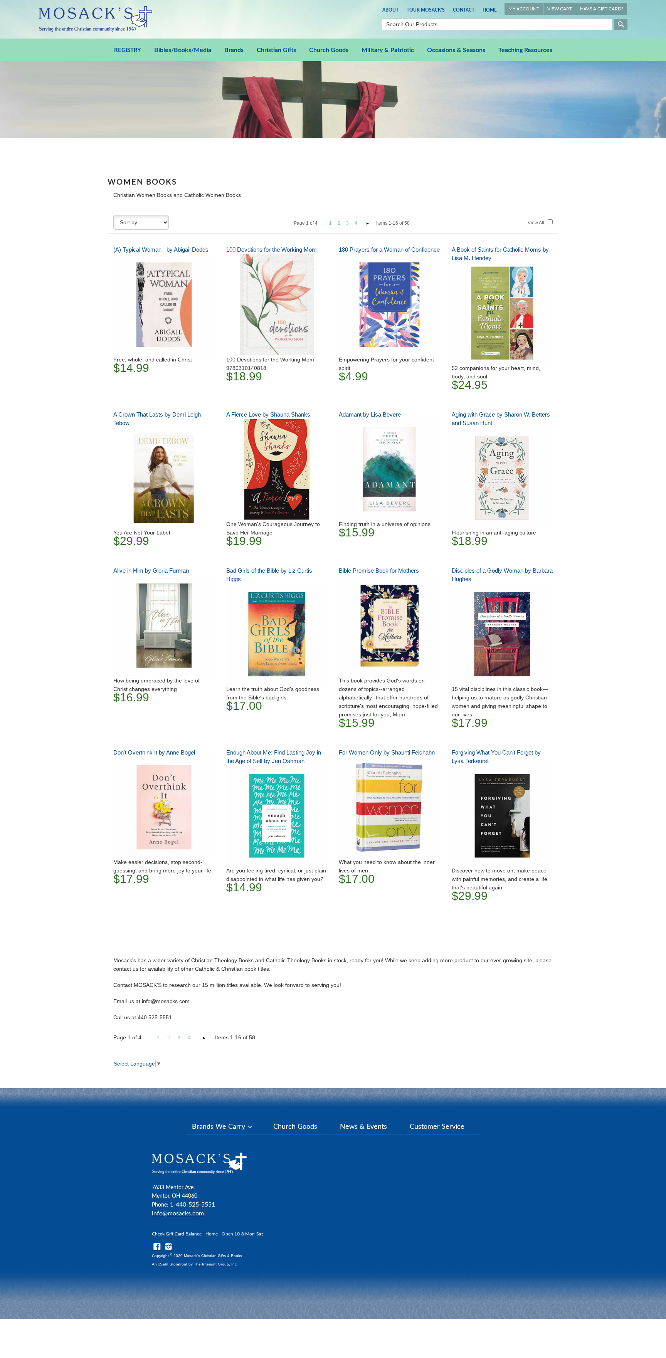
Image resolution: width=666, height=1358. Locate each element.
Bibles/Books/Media (182, 50)
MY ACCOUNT (523, 9)
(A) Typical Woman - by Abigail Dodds (161, 249)
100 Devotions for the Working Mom (271, 249)
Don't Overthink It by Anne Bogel (154, 752)
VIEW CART (559, 9)
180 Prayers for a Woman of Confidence (389, 249)
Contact (463, 10)
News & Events (363, 1126)
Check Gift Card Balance (177, 1234)
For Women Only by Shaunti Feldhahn (387, 752)
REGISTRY (127, 50)
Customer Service (437, 1126)
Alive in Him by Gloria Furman (151, 570)
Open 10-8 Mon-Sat (242, 1234)
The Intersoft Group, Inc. (216, 1264)
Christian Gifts (276, 50)
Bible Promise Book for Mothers (379, 570)
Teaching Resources (525, 50)
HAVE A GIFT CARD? (601, 9)
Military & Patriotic (388, 50)
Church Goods (328, 50)
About (390, 10)
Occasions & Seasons (456, 50)
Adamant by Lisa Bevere (370, 414)
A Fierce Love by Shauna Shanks (268, 414)
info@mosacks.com (178, 1213)
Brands (234, 50)
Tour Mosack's (426, 10)
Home (490, 10)
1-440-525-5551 (192, 1205)
